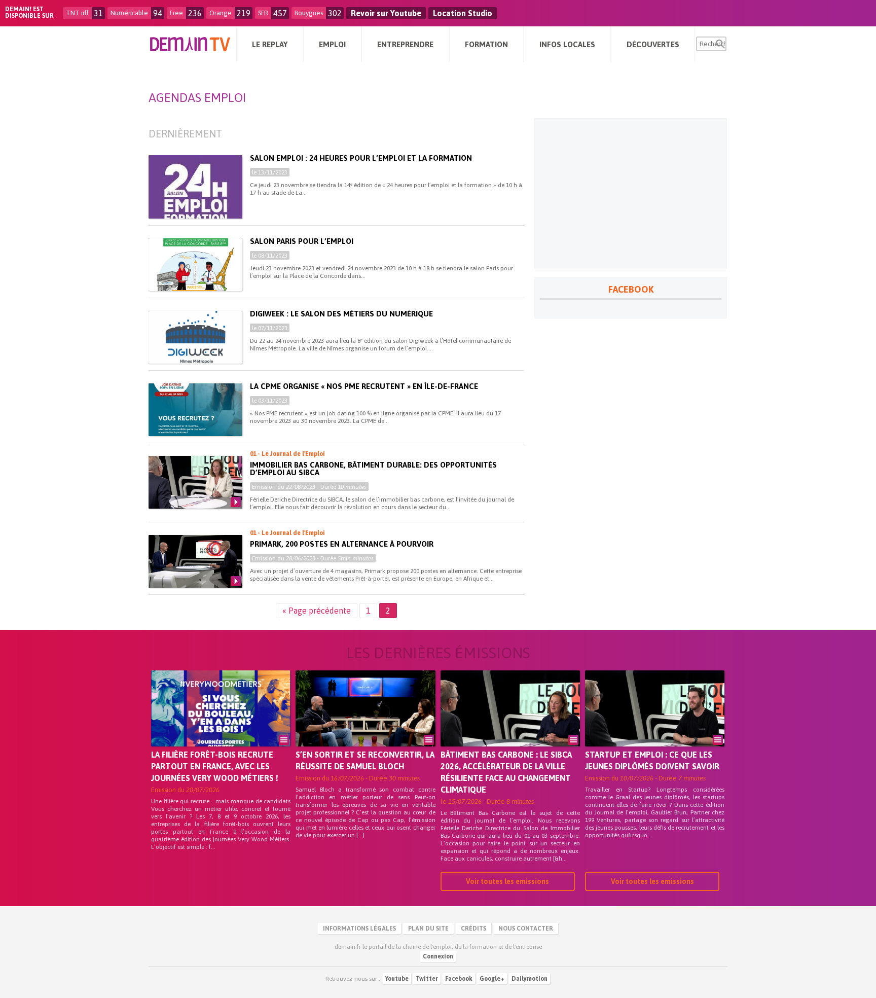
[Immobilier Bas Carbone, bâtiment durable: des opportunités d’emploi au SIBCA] (195, 482)
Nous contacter (525, 928)
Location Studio (462, 13)
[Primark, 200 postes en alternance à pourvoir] (195, 561)
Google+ (492, 978)
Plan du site (428, 928)
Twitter (427, 978)
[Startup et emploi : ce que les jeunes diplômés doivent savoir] (654, 722)
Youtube (397, 978)
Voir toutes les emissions (507, 881)
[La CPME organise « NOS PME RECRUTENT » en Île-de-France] (195, 409)
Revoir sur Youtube (386, 13)
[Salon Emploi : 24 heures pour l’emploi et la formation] (195, 192)
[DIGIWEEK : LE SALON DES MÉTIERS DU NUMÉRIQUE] (195, 337)
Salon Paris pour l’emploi (301, 241)
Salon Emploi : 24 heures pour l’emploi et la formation (361, 158)
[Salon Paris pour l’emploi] (195, 264)
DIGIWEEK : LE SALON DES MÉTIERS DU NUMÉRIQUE (341, 313)
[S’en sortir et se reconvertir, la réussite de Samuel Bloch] (365, 722)
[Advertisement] (630, 194)
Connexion (438, 956)
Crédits (473, 928)
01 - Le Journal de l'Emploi (287, 453)
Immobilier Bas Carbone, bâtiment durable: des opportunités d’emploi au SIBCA (373, 468)
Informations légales (359, 928)
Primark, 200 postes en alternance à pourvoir (341, 544)
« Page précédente (316, 610)
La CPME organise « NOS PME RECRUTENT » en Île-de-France (364, 386)
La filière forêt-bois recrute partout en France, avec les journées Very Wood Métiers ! (214, 766)
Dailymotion (530, 978)
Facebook (458, 978)
